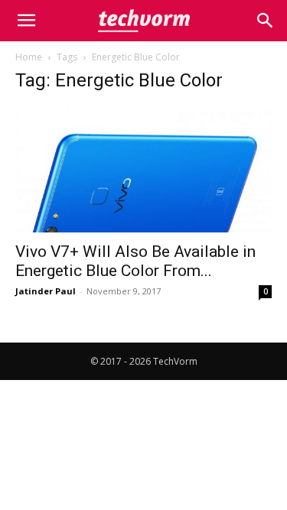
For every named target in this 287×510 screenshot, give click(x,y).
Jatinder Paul (45, 291)
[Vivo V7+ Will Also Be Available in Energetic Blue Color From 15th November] (143, 169)
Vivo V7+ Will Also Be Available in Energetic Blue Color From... (135, 261)
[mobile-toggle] (26, 20)
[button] (265, 20)
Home (28, 56)
